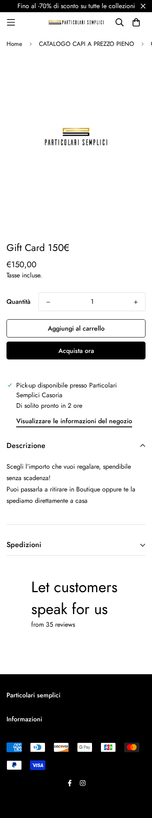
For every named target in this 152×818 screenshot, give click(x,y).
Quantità (18, 301)
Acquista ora (76, 350)
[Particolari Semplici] (76, 22)
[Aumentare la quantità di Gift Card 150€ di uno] (135, 302)
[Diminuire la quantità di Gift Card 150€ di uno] (48, 302)
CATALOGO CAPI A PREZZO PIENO (86, 43)
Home (14, 43)
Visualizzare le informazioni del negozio (74, 421)
